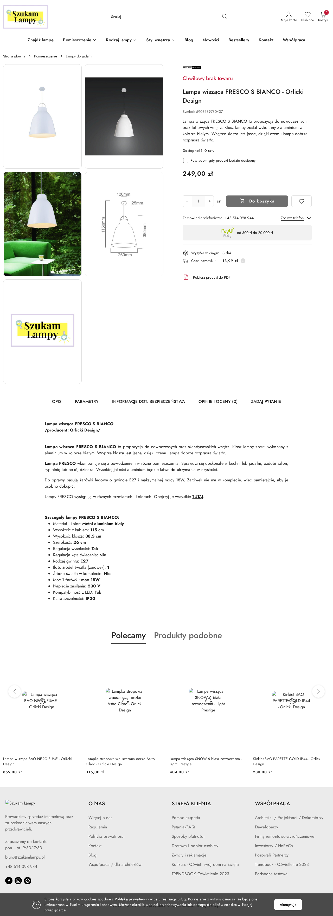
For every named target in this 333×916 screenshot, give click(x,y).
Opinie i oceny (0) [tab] (218, 401)
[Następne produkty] (318, 691)
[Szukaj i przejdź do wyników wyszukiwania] (224, 17)
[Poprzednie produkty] (14, 691)
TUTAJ (197, 497)
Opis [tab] (56, 401)
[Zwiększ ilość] (210, 201)
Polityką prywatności (132, 899)
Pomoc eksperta (186, 818)
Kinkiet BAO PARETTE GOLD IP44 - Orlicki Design (287, 761)
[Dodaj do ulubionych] (301, 201)
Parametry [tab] (87, 401)
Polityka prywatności (106, 836)
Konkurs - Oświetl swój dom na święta (205, 864)
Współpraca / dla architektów (115, 864)
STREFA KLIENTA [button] (191, 803)
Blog (92, 855)
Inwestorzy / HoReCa (274, 846)
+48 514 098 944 (21, 866)
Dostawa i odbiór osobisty (195, 846)
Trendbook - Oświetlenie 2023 (282, 864)
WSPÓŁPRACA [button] (272, 803)
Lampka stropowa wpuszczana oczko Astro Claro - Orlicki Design (120, 761)
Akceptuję (288, 904)
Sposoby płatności (188, 836)
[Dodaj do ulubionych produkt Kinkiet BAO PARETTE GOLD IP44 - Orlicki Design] (324, 656)
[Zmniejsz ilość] (187, 201)
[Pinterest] (27, 880)
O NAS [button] (96, 803)
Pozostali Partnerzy (272, 855)
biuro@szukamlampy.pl (25, 857)
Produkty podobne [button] (188, 635)
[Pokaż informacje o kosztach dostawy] (243, 261)
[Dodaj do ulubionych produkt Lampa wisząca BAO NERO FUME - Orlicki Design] (74, 656)
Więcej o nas (100, 818)
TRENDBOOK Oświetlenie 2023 (200, 874)
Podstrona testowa (271, 874)
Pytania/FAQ (183, 827)
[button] (80, 40)
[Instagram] (18, 880)
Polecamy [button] (128, 635)
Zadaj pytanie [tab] (266, 401)
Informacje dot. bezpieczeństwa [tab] (148, 401)
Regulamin (97, 827)
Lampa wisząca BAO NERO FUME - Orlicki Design (37, 761)
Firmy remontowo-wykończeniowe (285, 836)
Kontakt (94, 846)
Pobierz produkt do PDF (211, 277)
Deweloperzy (266, 827)
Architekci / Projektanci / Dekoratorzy (289, 818)
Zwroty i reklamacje (189, 855)
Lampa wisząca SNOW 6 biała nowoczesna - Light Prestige (206, 761)
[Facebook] (8, 880)
